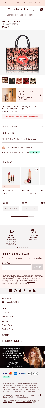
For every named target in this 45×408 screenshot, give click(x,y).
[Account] (34, 9)
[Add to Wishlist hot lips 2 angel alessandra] (36, 170)
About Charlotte (8, 317)
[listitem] (22, 52)
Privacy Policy (31, 282)
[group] (10, 190)
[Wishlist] (9, 9)
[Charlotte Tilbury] (22, 9)
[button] (5, 15)
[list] (22, 52)
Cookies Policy (8, 329)
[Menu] (3, 9)
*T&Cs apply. (6, 275)
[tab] (17, 247)
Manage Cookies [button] (23, 397)
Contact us (33, 391)
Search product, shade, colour (20, 15)
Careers (5, 321)
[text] (30, 209)
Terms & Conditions (32, 395)
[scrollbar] (22, 216)
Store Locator (7, 313)
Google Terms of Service (24, 402)
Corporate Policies (9, 397)
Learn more (28, 148)
